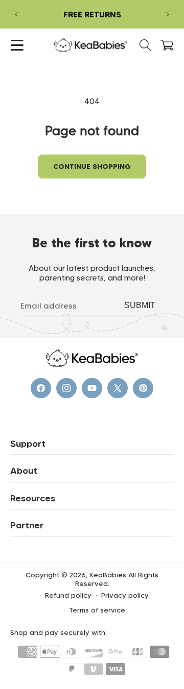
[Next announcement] (167, 14)
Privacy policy (125, 595)
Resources (32, 498)
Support (27, 443)
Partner (26, 525)
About (23, 470)
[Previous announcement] (16, 14)
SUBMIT (139, 305)
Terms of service (97, 610)
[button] (17, 45)
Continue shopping (92, 166)
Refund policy (68, 595)
